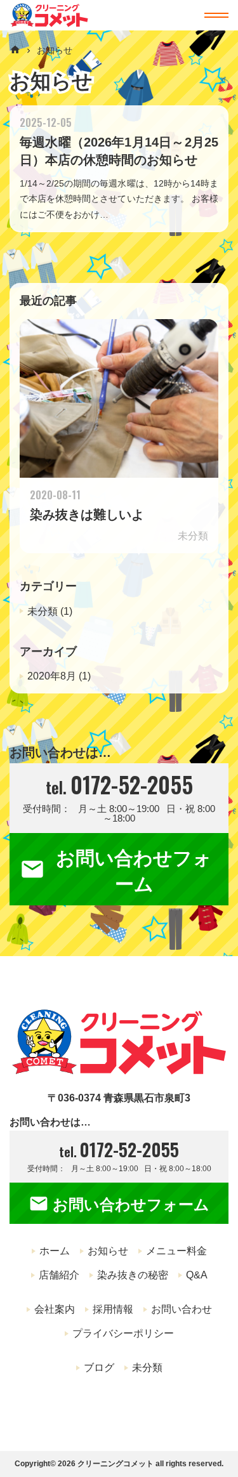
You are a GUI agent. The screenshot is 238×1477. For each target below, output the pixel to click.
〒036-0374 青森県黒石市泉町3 (119, 1098)
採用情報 (113, 1309)
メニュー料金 (176, 1250)
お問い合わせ (181, 1309)
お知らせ (51, 81)
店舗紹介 (59, 1275)
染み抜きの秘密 (132, 1275)
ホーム (54, 1250)
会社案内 (54, 1309)
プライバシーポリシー (123, 1333)
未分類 (42, 611)
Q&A (197, 1275)
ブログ (99, 1367)
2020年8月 (51, 676)
